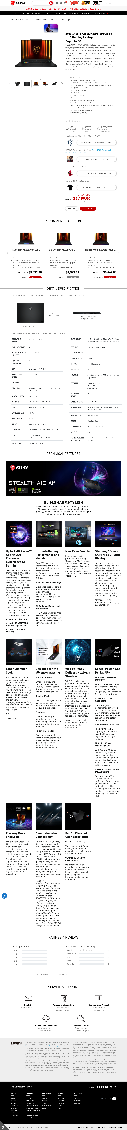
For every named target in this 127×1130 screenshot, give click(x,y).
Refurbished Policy (32, 1105)
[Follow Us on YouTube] (106, 1087)
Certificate (77, 1103)
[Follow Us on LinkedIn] (111, 1087)
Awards (44, 1098)
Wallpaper (61, 1100)
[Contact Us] (56, 3)
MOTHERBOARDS (61, 13)
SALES (109, 13)
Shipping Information (32, 1108)
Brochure (61, 1098)
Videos (44, 1103)
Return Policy (30, 1103)
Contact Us (80, 1127)
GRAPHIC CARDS (47, 13)
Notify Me (73, 277)
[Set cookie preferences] (5, 1125)
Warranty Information (33, 1110)
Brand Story (77, 1100)
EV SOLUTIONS (100, 13)
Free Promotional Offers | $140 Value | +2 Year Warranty (85, 136)
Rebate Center (30, 1118)
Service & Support (31, 1113)
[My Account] (61, 3)
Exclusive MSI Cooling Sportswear (77, 181)
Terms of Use (101, 1127)
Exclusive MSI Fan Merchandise (76, 167)
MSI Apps (61, 1103)
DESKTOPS (26, 13)
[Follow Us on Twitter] (102, 1087)
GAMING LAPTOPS (24, 20)
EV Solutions (14, 1115)
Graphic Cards (15, 1105)
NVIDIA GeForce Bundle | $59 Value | (88, 151)
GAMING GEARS (87, 13)
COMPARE (71, 208)
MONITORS (36, 13)
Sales (12, 1118)
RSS (59, 1108)
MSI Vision (77, 1098)
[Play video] (51, 28)
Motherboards (15, 1108)
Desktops (13, 1100)
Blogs (44, 1108)
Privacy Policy (90, 1127)
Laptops (13, 1098)
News (60, 1105)
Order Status (30, 1100)
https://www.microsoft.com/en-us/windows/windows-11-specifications (44, 1045)
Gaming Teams (46, 1105)
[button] (96, 142)
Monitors (13, 1103)
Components (14, 1110)
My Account (29, 1098)
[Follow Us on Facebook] (98, 1087)
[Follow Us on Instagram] (115, 1087)
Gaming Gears (15, 1113)
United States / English (115, 1127)
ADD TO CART (88, 208)
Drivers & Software (32, 1115)
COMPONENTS (74, 13)
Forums (44, 1100)
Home (12, 20)
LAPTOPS (17, 13)
